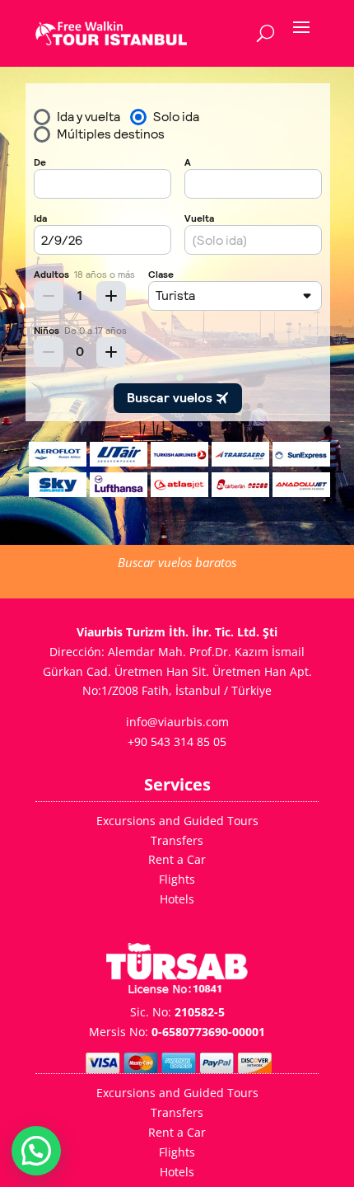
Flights (177, 879)
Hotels (177, 899)
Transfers (177, 840)
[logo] (111, 33)
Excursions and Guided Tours (177, 820)
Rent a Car (177, 859)
